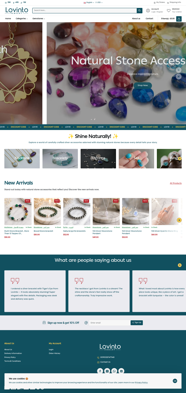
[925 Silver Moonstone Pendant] (106, 211)
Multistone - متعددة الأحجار (13, 227)
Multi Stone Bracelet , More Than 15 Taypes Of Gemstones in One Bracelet (17, 232)
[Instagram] (107, 371)
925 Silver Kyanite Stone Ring (164, 231)
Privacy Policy (141, 382)
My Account (55, 343)
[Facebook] (100, 371)
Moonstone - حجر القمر (101, 227)
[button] (179, 70)
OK (175, 381)
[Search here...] (139, 10)
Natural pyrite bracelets (74, 231)
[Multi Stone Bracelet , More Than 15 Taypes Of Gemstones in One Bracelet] (17, 211)
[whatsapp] (114, 371)
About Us (9, 343)
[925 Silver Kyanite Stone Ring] (165, 211)
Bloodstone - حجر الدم (42, 227)
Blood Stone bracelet (43, 231)
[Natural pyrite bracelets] (76, 211)
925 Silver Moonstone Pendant (102, 232)
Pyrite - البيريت (68, 227)
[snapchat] (121, 371)
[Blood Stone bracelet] (47, 211)
